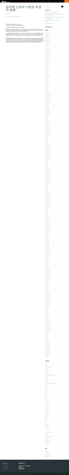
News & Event (50, 1)
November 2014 (47, 201)
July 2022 (46, 66)
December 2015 (47, 175)
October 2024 (47, 40)
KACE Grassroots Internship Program (51, 383)
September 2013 (47, 230)
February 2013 (47, 244)
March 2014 (47, 218)
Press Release (47, 399)
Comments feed (47, 454)
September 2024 (47, 42)
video (46, 422)
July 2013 (46, 234)
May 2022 (46, 70)
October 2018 (47, 111)
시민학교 (46, 434)
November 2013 (47, 226)
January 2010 (47, 320)
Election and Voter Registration (50, 375)
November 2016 (47, 152)
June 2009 (46, 334)
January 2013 (47, 246)
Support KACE (61, 1)
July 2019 (46, 103)
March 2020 (47, 91)
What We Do (37, 1)
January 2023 (47, 62)
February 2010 (47, 318)
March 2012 (47, 267)
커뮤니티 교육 (47, 442)
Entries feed (47, 452)
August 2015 (47, 183)
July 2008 (46, 357)
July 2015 (46, 185)
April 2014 (46, 216)
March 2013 (47, 242)
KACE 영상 (47, 385)
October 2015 (47, 179)
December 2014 (47, 199)
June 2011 (46, 285)
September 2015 (47, 181)
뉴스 (46, 430)
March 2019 (47, 107)
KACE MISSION (6, 467)
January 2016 (47, 173)
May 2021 (46, 83)
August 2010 (47, 306)
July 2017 (46, 136)
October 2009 (47, 326)
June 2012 (46, 261)
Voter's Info (47, 424)
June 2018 (46, 115)
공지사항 (46, 426)
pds (45, 395)
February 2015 (47, 195)
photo (46, 397)
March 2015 (47, 193)
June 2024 (46, 44)
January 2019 (47, 109)
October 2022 (47, 64)
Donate (66, 1)
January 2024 (47, 48)
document (46, 373)
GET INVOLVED (43, 1)
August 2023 (47, 54)
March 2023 (47, 58)
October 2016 (47, 154)
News (46, 389)
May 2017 (46, 140)
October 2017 (47, 130)
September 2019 (47, 101)
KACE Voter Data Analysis (49, 23)
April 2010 (46, 314)
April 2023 (46, 56)
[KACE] (6, 1)
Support (46, 418)
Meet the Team (31, 1)
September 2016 (47, 156)
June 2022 (46, 68)
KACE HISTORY (6, 465)
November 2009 (47, 324)
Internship (46, 381)
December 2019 (47, 97)
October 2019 (47, 99)
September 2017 (47, 132)
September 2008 (47, 353)
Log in (46, 450)
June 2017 (46, 138)
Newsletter (46, 391)
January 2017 (47, 148)
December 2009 (47, 322)
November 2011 (47, 275)
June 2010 (46, 310)
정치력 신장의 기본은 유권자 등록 (23, 8)
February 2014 (47, 220)
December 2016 (47, 150)
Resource (55, 1)
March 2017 (47, 144)
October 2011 (47, 277)
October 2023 (47, 52)
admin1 (9, 13)
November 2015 (47, 177)
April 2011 (46, 289)
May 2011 (46, 287)
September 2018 (47, 113)
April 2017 (46, 142)
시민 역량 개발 (47, 432)
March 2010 (47, 316)
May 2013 (46, 238)
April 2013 (46, 240)
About (26, 1)
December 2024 (47, 38)
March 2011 (47, 291)
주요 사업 (46, 438)
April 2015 (46, 191)
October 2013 (47, 228)
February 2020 (47, 93)
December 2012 (47, 248)
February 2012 (47, 269)
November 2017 (47, 128)
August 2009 (47, 330)
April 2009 (46, 338)
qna (45, 403)
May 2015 (46, 189)
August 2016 (47, 158)
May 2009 (46, 336)
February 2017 (47, 146)
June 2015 (46, 187)
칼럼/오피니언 (18, 16)
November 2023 (47, 50)
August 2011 (47, 281)
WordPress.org (47, 456)
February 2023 (47, 60)
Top (45, 420)
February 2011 (47, 293)
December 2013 (47, 224)
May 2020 (46, 87)
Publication (47, 401)
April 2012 (46, 265)
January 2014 (47, 222)
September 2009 (47, 328)
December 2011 (47, 273)
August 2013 (47, 232)
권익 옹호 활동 (47, 428)
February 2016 (47, 171)
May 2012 (46, 263)
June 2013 (46, 236)
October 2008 (47, 351)
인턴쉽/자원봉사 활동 (48, 436)
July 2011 (46, 283)
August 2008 (47, 355)
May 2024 (46, 46)
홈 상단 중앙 (47, 444)
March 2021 (47, 85)
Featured (46, 377)
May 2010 (46, 312)
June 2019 (46, 105)
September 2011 (47, 279)
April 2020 (46, 89)
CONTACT (5, 469)
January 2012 (47, 271)
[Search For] (62, 6)
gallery (46, 379)
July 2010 (46, 308)
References (47, 405)
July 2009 (46, 332)
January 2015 (47, 197)
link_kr (46, 387)
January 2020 (47, 95)
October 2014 (47, 203)
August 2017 (47, 134)
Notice (46, 393)
